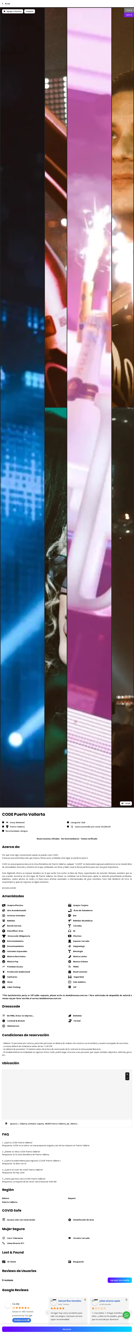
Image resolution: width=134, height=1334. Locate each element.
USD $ (128, 10)
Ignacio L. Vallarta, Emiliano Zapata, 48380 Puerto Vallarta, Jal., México (43, 1123)
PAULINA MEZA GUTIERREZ (113, 1300)
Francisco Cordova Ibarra (71, 1300)
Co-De (15, 1303)
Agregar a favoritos (14, 11)
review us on (20, 1320)
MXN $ (128, 14)
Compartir (29, 11)
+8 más (127, 803)
